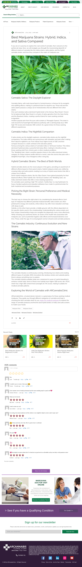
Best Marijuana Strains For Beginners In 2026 (14, 351)
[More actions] (70, 32)
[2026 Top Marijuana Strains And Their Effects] (41, 341)
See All (77, 332)
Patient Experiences (48, 21)
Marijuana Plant (16, 308)
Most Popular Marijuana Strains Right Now (65, 351)
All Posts (5, 21)
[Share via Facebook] (12, 318)
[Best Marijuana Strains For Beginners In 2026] (15, 341)
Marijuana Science (37, 312)
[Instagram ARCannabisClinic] (64, 558)
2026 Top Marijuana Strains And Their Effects (40, 351)
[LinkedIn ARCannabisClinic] (57, 558)
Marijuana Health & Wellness (18, 21)
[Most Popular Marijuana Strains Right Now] (67, 341)
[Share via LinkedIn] (20, 318)
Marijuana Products (34, 21)
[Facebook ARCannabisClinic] (43, 558)
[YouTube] (72, 558)
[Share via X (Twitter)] (16, 318)
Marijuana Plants (16, 312)
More (70, 21)
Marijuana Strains (61, 21)
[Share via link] (24, 318)
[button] (22, 7)
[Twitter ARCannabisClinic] (50, 558)
